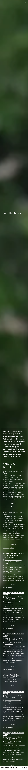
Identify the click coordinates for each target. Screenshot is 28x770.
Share (15, 503)
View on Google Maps (8, 507)
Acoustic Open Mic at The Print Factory (13, 472)
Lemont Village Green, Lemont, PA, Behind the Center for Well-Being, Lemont (13, 561)
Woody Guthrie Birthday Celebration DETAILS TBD (12, 676)
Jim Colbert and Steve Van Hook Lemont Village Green (13, 554)
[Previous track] (22, 767)
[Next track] (26, 767)
